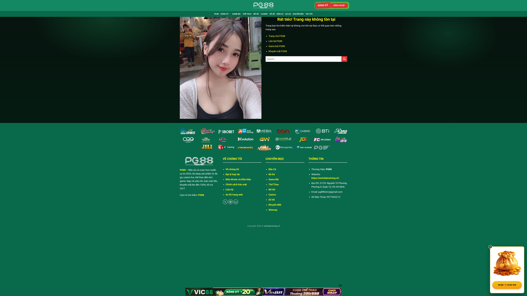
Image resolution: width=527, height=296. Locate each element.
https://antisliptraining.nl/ (325, 178)
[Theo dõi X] (225, 202)
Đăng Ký (224, 14)
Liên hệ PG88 (275, 41)
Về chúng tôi (232, 169)
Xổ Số (272, 14)
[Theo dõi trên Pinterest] (230, 202)
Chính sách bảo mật (236, 184)
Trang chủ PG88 (277, 36)
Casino (264, 14)
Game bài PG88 (277, 46)
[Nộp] (344, 59)
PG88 (216, 14)
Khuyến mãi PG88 (278, 51)
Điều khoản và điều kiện (238, 179)
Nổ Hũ (256, 14)
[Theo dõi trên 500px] (235, 202)
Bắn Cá (280, 14)
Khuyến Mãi (298, 14)
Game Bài (236, 14)
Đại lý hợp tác (233, 174)
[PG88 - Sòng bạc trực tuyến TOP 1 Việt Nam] (264, 5)
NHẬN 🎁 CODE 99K (507, 285)
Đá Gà (288, 14)
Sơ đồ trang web (234, 194)
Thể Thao (247, 14)
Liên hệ (229, 189)
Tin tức (309, 14)
